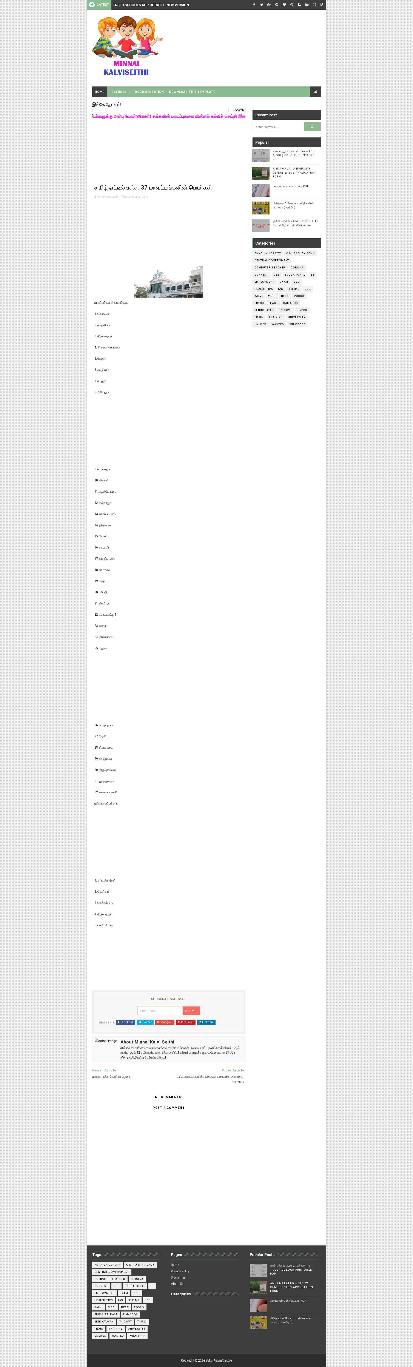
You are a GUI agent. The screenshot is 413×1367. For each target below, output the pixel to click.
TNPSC (302, 310)
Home (100, 92)
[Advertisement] (242, 47)
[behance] (307, 5)
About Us (177, 1283)
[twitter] (262, 5)
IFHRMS (293, 288)
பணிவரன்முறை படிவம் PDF (291, 186)
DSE (276, 274)
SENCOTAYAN (264, 310)
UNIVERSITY (296, 317)
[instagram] (314, 5)
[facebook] (254, 5)
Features (118, 92)
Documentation (149, 92)
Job (308, 288)
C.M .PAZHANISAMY (300, 253)
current (261, 274)
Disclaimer (178, 1277)
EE (312, 274)
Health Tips (263, 288)
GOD (297, 281)
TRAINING (276, 317)
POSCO (299, 295)
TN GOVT (285, 310)
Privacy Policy (180, 1271)
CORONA (297, 267)
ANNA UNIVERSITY (267, 253)
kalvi (258, 295)
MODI (272, 295)
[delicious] (322, 5)
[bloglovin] (284, 5)
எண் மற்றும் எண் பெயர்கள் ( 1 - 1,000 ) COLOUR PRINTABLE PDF (294, 154)
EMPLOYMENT (264, 281)
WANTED (278, 324)
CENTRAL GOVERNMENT (271, 260)
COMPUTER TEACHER (269, 267)
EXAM (284, 281)
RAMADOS (290, 303)
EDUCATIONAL (295, 274)
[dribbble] (292, 5)
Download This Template (192, 92)
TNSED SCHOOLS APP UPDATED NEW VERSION (151, 5)
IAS (280, 288)
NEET (285, 295)
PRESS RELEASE (266, 303)
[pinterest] (277, 5)
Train (259, 317)
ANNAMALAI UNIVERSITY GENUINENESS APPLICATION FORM (294, 172)
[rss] (299, 5)
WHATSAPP (297, 324)
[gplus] (269, 5)
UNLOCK (260, 324)
